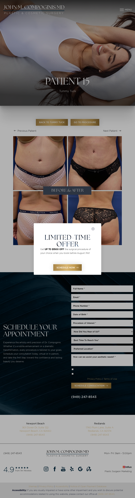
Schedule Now (66, 267)
